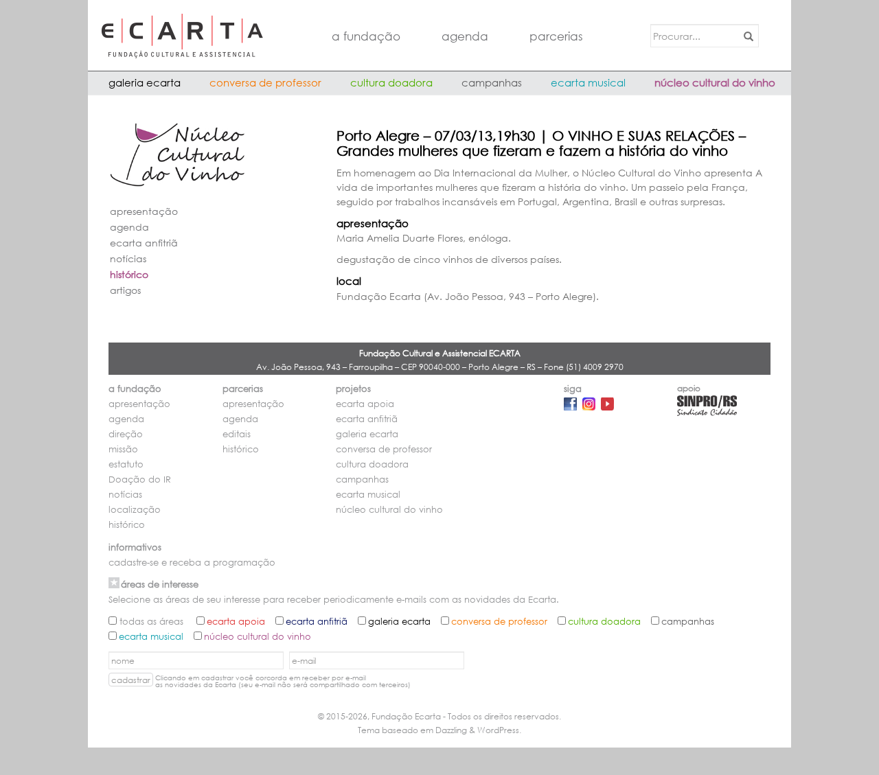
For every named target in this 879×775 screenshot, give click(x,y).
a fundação (366, 36)
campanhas (491, 82)
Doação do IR (140, 479)
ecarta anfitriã (144, 242)
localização (135, 510)
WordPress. (499, 730)
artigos (125, 290)
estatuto (126, 464)
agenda (465, 36)
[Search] (746, 35)
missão (123, 449)
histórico (129, 274)
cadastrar (130, 680)
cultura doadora (391, 82)
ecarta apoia (365, 404)
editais (236, 434)
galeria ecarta (145, 82)
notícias (128, 258)
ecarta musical (588, 82)
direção (126, 434)
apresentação (144, 211)
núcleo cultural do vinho (714, 82)
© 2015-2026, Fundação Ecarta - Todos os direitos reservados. (439, 716)
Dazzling (451, 730)
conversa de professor (265, 82)
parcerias (556, 36)
